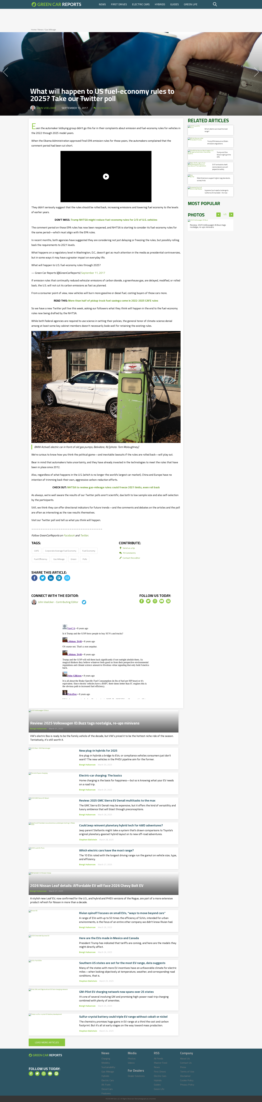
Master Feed (160, 1062)
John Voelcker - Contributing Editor (58, 601)
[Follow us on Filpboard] (168, 601)
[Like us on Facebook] (141, 601)
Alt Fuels (106, 1084)
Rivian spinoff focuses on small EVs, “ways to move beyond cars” (122, 913)
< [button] (218, 215)
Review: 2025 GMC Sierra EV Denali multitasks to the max (117, 800)
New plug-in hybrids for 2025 (98, 750)
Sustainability (108, 1067)
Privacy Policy (187, 1084)
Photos (132, 1058)
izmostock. (152, 1098)
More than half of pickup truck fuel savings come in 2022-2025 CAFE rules (113, 300)
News (102, 4)
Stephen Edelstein (88, 840)
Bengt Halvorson (38, 728)
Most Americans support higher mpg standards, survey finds (213, 179)
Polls (85, 559)
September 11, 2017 (93, 272)
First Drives (119, 4)
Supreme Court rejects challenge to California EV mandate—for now (216, 191)
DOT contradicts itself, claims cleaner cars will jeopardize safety (220, 167)
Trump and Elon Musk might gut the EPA (224, 155)
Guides (174, 4)
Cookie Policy (186, 1080)
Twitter (84, 535)
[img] (34, 578)
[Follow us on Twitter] (148, 601)
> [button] (231, 215)
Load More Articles (47, 1042)
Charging (105, 1058)
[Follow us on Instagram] (155, 601)
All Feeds (158, 1058)
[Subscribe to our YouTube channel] (161, 601)
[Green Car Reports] (56, 4)
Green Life (190, 4)
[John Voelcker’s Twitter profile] (81, 601)
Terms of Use (187, 1071)
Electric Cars (141, 4)
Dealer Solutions (136, 1076)
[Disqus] (106, 661)
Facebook (69, 535)
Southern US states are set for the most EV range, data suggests (122, 962)
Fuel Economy (88, 551)
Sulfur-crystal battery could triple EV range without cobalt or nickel (123, 1016)
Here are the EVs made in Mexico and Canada (109, 938)
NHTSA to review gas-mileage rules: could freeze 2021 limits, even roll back (113, 487)
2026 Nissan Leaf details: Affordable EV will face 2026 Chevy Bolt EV (86, 884)
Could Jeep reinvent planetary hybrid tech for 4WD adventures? (121, 825)
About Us (185, 1058)
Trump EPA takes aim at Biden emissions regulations (217, 142)
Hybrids (160, 4)
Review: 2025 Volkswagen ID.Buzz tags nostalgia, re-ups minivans (84, 722)
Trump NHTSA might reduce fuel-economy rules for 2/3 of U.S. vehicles (114, 219)
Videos (131, 1062)
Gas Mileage (50, 30)
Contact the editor (131, 558)
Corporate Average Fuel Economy (60, 551)
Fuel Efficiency (40, 559)
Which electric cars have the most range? (106, 850)
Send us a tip (128, 548)
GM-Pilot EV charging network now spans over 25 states (116, 991)
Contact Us (186, 1062)
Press (183, 1067)
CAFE (36, 551)
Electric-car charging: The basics (100, 775)
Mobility (105, 1062)
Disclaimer (185, 1076)
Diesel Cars (107, 1089)
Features (106, 1093)
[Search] (222, 4)
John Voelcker (46, 107)
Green (73, 559)
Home (34, 30)
